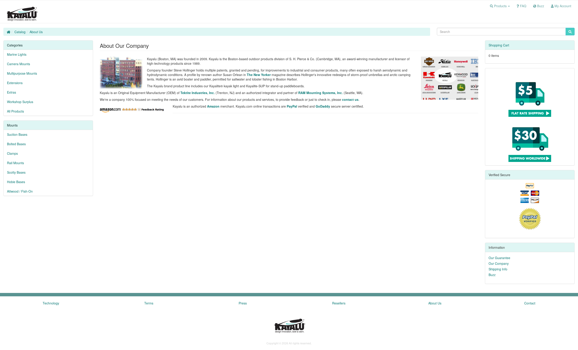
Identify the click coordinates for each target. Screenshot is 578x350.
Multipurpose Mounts (22, 73)
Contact (529, 303)
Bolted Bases (16, 144)
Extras (11, 92)
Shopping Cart (499, 45)
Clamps (12, 153)
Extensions (15, 83)
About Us (36, 32)
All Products (15, 111)
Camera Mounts (18, 64)
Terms (148, 303)
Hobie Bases (16, 182)
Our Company (499, 263)
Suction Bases (17, 134)
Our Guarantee (499, 258)
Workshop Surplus (20, 101)
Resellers (338, 303)
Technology (51, 303)
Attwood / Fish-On (20, 191)
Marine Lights (16, 54)
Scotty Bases (16, 172)
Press (243, 303)
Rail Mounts (15, 163)
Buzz (492, 274)
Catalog (20, 32)
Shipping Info (498, 269)
